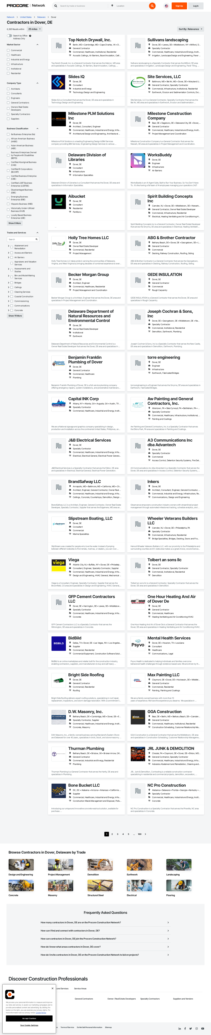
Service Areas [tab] (80, 988)
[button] (8, 50)
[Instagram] (196, 1028)
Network (38, 5)
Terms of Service (67, 1027)
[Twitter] (190, 1028)
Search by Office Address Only (20, 37)
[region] (29, 1009)
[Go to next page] (145, 834)
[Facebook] (185, 1028)
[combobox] (131, 6)
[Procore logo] (17, 6)
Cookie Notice (41, 1013)
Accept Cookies (29, 1018)
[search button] (152, 6)
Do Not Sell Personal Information (89, 1027)
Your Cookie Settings (29, 1025)
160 (139, 834)
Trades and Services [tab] (59, 988)
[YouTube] (202, 1029)
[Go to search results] (36, 239)
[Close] (52, 988)
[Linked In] (180, 1028)
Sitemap (108, 1027)
